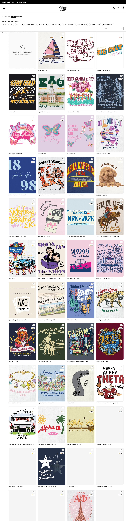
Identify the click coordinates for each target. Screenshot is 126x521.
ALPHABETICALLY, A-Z (42, 24)
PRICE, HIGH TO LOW (82, 24)
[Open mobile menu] (3, 8)
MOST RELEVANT (19, 24)
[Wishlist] (118, 8)
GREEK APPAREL (21, 2)
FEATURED (10, 24)
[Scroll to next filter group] (122, 14)
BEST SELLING (31, 24)
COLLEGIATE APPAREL (8, 2)
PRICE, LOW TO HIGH (68, 24)
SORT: (14, 16)
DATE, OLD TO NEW (96, 24)
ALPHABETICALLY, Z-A (55, 24)
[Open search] (114, 8)
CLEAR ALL (19, 16)
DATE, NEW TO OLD (108, 24)
